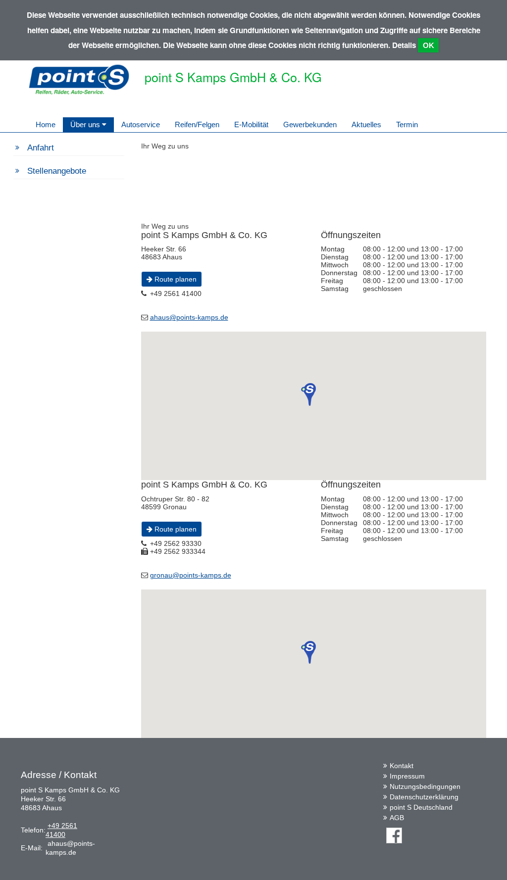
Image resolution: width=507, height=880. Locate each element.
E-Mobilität (251, 124)
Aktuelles (366, 124)
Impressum (407, 776)
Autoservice (140, 124)
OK (428, 45)
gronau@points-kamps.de (190, 575)
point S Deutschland (421, 807)
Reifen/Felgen (197, 124)
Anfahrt (40, 147)
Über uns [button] (86, 124)
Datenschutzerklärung (424, 797)
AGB (397, 818)
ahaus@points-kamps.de (189, 317)
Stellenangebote (56, 171)
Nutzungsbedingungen (425, 786)
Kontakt (401, 766)
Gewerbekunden (310, 124)
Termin (407, 124)
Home (45, 124)
